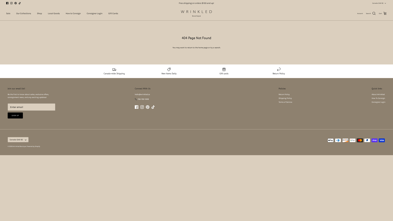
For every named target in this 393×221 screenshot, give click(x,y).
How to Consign (73, 13)
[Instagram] (11, 3)
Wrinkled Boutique (19, 146)
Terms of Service (285, 102)
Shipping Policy (285, 98)
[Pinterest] (15, 3)
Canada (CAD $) (377, 3)
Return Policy (284, 94)
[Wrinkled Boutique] (196, 13)
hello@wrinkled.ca (142, 94)
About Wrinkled (378, 94)
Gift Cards (113, 13)
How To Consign (378, 98)
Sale (8, 13)
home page (203, 48)
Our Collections (23, 13)
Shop (39, 13)
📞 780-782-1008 (142, 99)
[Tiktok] (20, 3)
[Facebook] (7, 3)
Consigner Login (94, 13)
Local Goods (54, 13)
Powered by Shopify (33, 146)
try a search (215, 48)
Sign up (15, 115)
